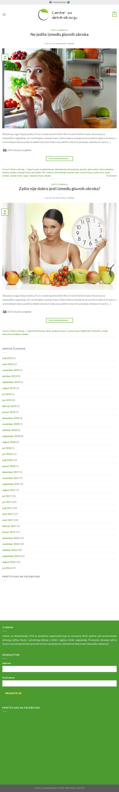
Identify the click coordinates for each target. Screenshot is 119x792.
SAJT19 (80, 788)
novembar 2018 (10, 423)
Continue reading (60, 158)
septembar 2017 (11, 483)
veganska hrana (36, 175)
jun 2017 (7, 501)
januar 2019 (8, 411)
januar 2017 (8, 531)
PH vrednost (48, 172)
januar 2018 (8, 466)
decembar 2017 (10, 471)
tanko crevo (98, 172)
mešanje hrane (24, 172)
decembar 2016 (10, 537)
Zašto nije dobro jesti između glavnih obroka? (59, 188)
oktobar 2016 (9, 549)
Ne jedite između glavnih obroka (59, 34)
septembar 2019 (11, 381)
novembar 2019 (10, 370)
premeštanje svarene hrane (67, 172)
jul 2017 (6, 495)
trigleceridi (85, 331)
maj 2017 (7, 507)
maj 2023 (7, 358)
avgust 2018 (8, 441)
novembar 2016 (10, 543)
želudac (47, 175)
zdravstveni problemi (11, 334)
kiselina (13, 172)
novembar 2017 (10, 477)
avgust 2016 (8, 561)
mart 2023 (7, 364)
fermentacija (73, 169)
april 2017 (7, 513)
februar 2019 (9, 406)
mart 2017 (7, 519)
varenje (5, 175)
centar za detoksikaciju (44, 169)
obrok (48, 331)
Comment (111, 175)
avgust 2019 (8, 388)
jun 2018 (7, 453)
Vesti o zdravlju (59, 30)
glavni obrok (93, 169)
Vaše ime (6, 663)
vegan (26, 175)
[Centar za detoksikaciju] (59, 14)
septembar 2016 (11, 555)
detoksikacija (61, 169)
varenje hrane (16, 175)
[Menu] (4, 14)
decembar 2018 (10, 418)
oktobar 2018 (9, 429)
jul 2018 (6, 447)
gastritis (83, 169)
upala (107, 172)
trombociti (95, 331)
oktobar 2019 (9, 376)
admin (71, 44)
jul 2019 (6, 394)
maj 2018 (7, 459)
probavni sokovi (59, 331)
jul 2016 (6, 567)
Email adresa (8, 677)
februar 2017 (9, 525)
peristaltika (36, 172)
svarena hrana (86, 172)
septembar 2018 (11, 436)
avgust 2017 (8, 489)
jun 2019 (7, 399)
